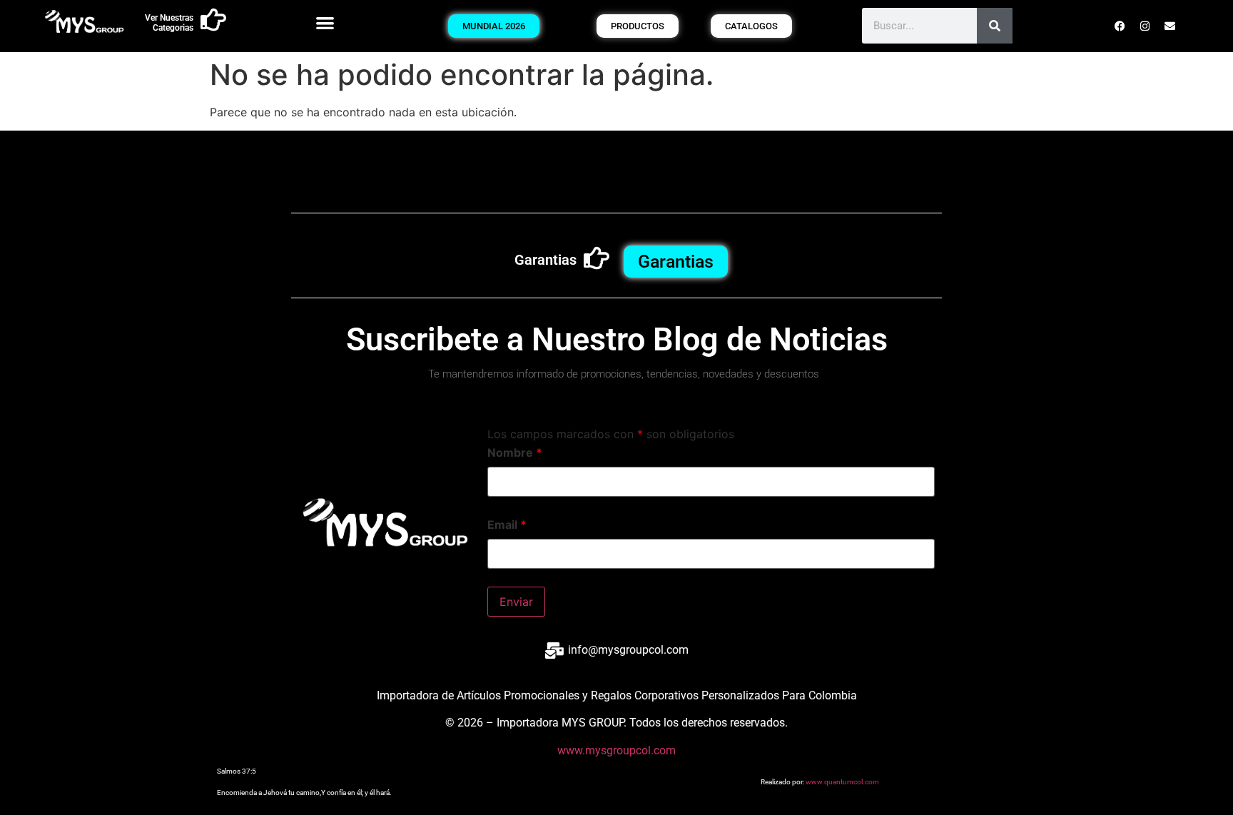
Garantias (545, 259)
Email (507, 524)
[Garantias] (596, 258)
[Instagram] (1145, 25)
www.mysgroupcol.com (616, 750)
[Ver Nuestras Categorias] (213, 20)
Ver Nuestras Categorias (169, 23)
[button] (325, 22)
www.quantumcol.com (842, 782)
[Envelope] (1170, 25)
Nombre (514, 452)
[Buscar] (995, 26)
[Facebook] (1120, 25)
